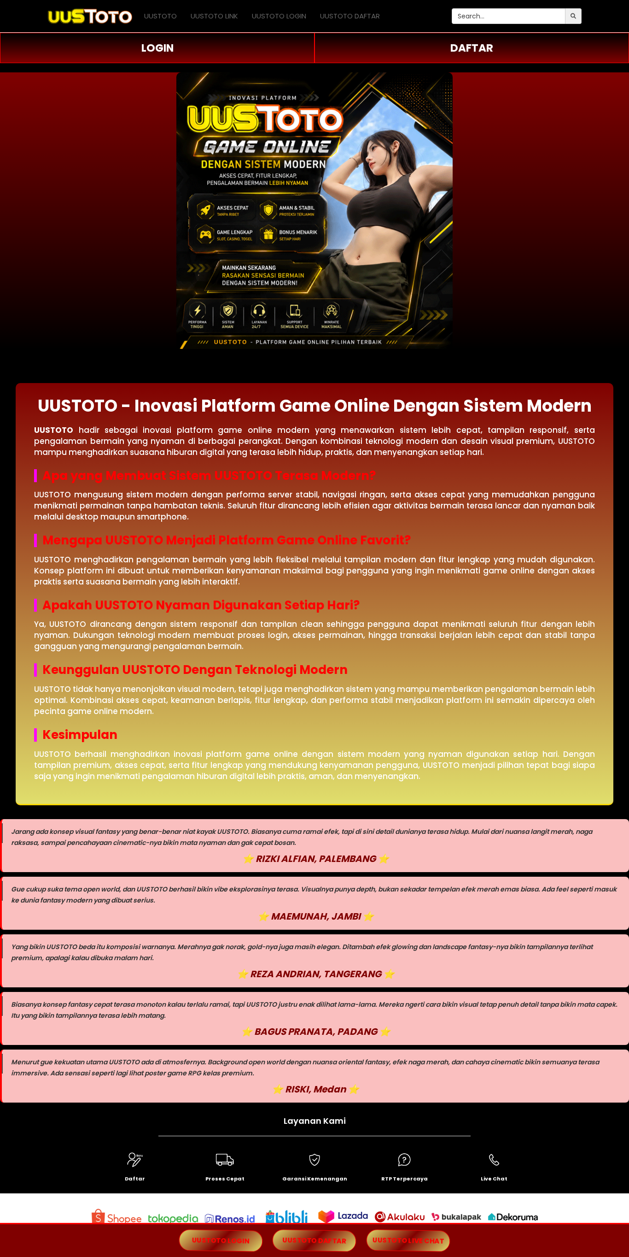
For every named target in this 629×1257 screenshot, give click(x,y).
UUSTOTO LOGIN (279, 16)
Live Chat (494, 1178)
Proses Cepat (225, 1178)
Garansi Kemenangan (314, 1178)
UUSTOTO (160, 16)
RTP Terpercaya (404, 1178)
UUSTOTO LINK (214, 16)
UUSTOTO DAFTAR (350, 16)
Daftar (135, 1178)
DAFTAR (471, 48)
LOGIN (157, 48)
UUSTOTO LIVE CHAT (408, 1240)
